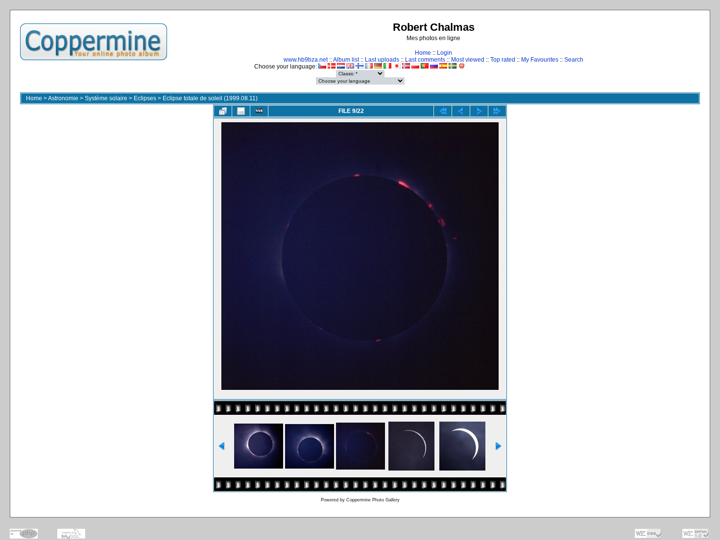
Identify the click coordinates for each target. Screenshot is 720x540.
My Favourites (539, 59)
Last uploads (382, 59)
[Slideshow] (259, 111)
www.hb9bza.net (306, 59)
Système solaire (106, 98)
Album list (346, 59)
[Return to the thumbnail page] (223, 111)
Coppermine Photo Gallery (373, 499)
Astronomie (63, 98)
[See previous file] (461, 111)
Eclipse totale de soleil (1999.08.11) (210, 98)
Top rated (502, 59)
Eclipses (145, 98)
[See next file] (479, 111)
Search (573, 59)
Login (444, 52)
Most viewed (467, 59)
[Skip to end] (497, 111)
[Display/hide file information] (241, 111)
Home (423, 52)
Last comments (425, 59)
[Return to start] (443, 111)
